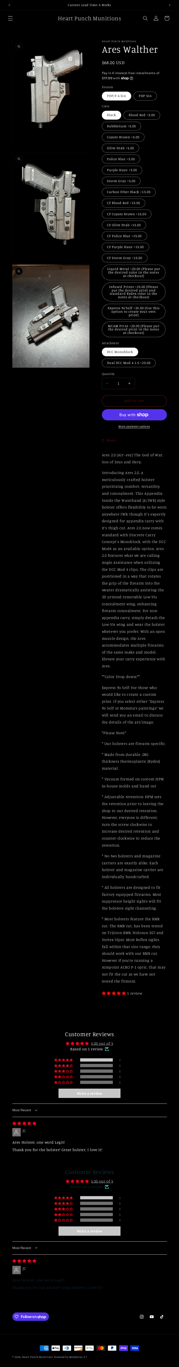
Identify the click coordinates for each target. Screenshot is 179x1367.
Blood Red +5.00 (142, 115)
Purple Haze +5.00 (122, 170)
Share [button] (111, 440)
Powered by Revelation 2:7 (70, 1357)
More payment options (134, 426)
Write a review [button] (89, 1093)
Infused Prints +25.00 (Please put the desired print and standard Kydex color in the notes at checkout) (133, 292)
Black (111, 115)
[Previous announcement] (9, 5)
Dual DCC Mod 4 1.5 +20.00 (129, 363)
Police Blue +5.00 (121, 159)
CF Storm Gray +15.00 (124, 258)
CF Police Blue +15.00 (124, 236)
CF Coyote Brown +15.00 (126, 214)
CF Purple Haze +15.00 (125, 247)
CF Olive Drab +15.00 (124, 225)
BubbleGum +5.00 (121, 126)
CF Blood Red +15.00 (123, 203)
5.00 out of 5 (102, 1043)
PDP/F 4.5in (116, 96)
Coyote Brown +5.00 (123, 137)
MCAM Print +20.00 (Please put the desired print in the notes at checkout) (133, 329)
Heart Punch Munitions (37, 1357)
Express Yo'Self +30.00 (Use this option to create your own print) (134, 311)
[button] (10, 18)
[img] (24, 1123)
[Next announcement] (170, 5)
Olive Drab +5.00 (120, 148)
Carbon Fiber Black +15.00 (129, 192)
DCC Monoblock (120, 352)
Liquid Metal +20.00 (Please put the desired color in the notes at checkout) (133, 272)
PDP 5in (145, 96)
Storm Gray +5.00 (121, 181)
